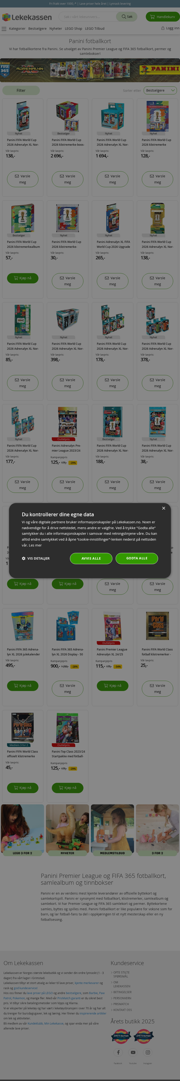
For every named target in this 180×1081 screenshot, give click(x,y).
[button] (36, 558)
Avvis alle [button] (91, 558)
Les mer (35, 545)
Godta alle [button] (136, 558)
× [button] (163, 508)
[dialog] (90, 540)
